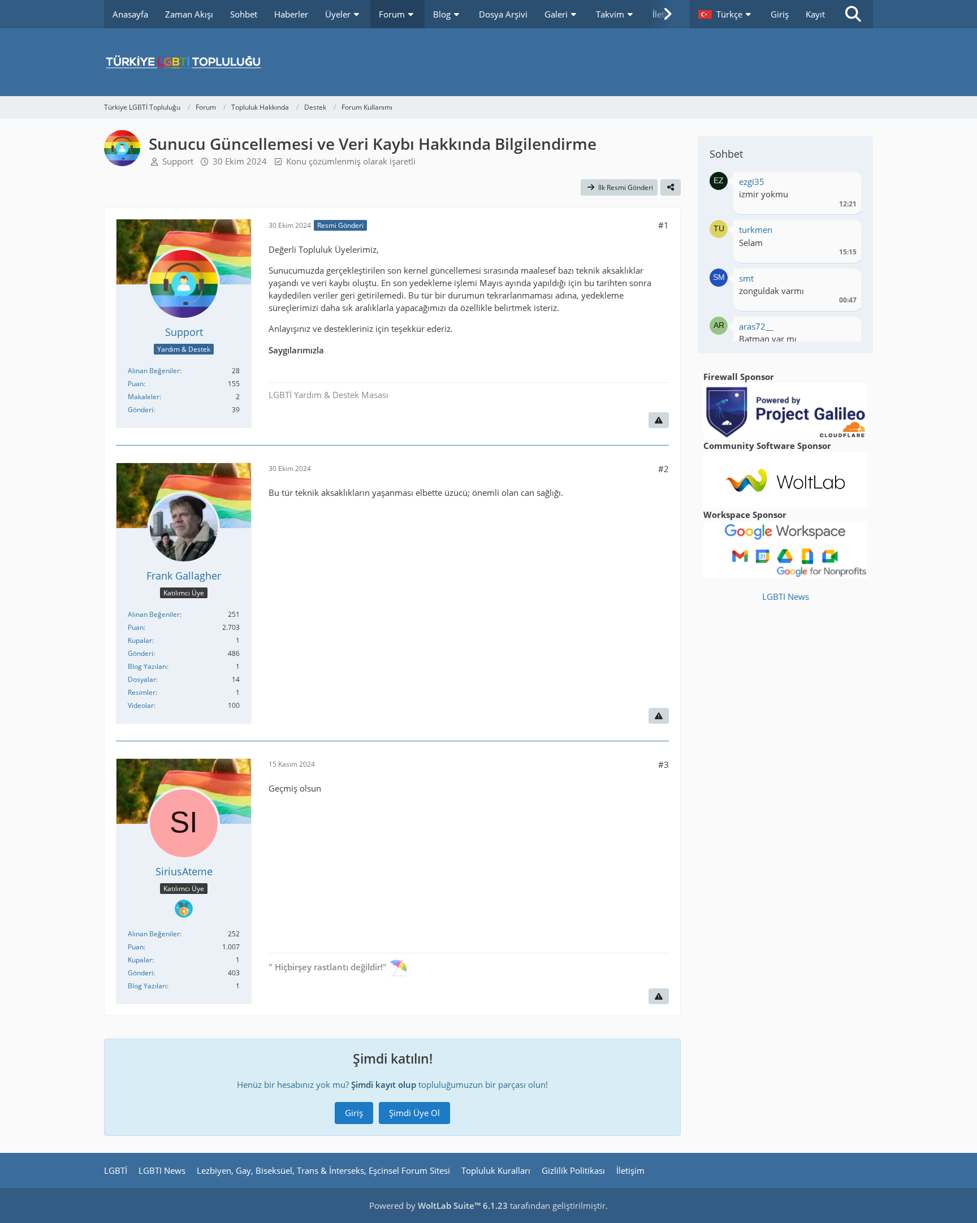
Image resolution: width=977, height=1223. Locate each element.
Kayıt (815, 14)
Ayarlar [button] (843, 184)
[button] (726, 14)
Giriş (780, 14)
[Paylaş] (670, 187)
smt (746, 278)
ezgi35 (751, 181)
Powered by (438, 1205)
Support (177, 161)
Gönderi (140, 409)
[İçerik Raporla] (659, 420)
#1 (663, 225)
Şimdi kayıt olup (383, 1084)
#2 (663, 468)
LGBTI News (785, 596)
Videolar (141, 705)
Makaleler (143, 396)
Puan (136, 383)
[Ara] (853, 14)
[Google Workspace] (785, 548)
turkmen (755, 229)
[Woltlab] (785, 479)
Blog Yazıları (147, 666)
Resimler (141, 692)
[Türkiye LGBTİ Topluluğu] (488, 62)
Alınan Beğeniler (154, 370)
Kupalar (140, 640)
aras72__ (756, 326)
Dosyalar (142, 679)
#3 (663, 764)
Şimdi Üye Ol (414, 1112)
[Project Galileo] (785, 410)
